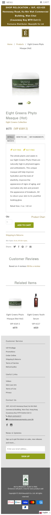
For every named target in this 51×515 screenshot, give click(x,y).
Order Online (11, 356)
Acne (15, 241)
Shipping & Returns (14, 235)
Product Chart (38, 216)
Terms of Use (11, 389)
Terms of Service (12, 363)
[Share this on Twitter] (14, 246)
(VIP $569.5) (21, 128)
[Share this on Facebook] (18, 247)
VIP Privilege (11, 348)
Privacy (9, 393)
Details (10, 137)
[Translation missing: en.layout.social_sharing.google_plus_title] (26, 247)
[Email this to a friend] (30, 247)
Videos (8, 381)
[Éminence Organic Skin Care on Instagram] (11, 425)
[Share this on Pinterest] (22, 247)
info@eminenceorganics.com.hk (20, 420)
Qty (7, 217)
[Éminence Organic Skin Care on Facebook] (7, 425)
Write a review (33, 266)
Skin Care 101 (11, 385)
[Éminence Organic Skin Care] (25, 33)
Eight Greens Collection (16, 122)
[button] (45, 513)
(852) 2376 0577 (14, 416)
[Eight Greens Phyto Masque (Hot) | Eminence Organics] (25, 78)
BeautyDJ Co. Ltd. (28, 493)
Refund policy (11, 367)
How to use (21, 137)
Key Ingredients (37, 137)
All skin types (22, 241)
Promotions (10, 352)
